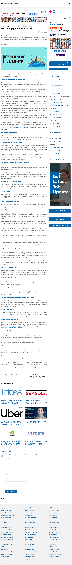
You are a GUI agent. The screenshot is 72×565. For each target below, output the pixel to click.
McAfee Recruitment (30, 529)
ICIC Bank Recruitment (6, 551)
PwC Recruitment (5, 556)
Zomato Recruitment (54, 537)
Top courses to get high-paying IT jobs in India (60, 63)
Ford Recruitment (29, 539)
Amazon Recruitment (6, 512)
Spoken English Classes (58, 147)
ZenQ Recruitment (5, 549)
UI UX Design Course (57, 102)
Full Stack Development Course (60, 105)
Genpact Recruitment (54, 559)
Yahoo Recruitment (29, 537)
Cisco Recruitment (29, 544)
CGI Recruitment (53, 517)
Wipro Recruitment (29, 510)
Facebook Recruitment (54, 532)
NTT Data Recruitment (54, 547)
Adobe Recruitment (53, 529)
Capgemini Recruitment (30, 508)
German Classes (56, 150)
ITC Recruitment (53, 527)
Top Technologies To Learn (59, 69)
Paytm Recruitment (53, 525)
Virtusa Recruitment (29, 542)
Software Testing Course (58, 138)
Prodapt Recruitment (6, 534)
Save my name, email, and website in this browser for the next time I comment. (25, 488)
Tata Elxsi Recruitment (6, 554)
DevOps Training (56, 126)
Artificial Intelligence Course (59, 88)
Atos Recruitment (53, 534)
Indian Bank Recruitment (55, 554)
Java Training (55, 76)
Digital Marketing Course (58, 159)
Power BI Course (56, 93)
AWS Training (55, 123)
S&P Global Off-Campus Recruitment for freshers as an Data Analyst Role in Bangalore (36, 402)
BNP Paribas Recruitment (7, 532)
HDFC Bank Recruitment (54, 549)
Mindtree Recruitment (6, 517)
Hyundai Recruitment (30, 556)
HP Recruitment (4, 522)
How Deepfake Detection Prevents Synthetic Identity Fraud (35, 422)
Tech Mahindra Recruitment (7, 515)
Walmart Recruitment (30, 549)
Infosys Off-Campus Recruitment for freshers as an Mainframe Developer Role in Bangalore (11, 402)
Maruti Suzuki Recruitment (7, 539)
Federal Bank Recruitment (7, 559)
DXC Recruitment (5, 547)
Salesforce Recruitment (30, 547)
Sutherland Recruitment (30, 527)
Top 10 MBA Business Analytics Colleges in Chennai (60, 218)
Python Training (56, 79)
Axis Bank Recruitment (30, 551)
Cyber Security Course (57, 114)
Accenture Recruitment (54, 510)
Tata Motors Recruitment (7, 542)
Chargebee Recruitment (30, 534)
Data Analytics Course (57, 91)
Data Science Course (57, 85)
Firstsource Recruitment (7, 537)
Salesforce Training (57, 132)
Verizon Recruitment (30, 525)
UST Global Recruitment (6, 544)
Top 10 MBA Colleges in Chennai (60, 225)
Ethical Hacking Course (57, 117)
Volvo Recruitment (5, 529)
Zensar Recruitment (53, 542)
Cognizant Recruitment (6, 508)
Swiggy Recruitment (30, 559)
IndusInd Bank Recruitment (55, 551)
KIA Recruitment (53, 539)
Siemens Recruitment (6, 527)
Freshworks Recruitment (31, 532)
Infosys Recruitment (6, 510)
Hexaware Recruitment (54, 522)
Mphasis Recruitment (54, 520)
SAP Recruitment (53, 544)
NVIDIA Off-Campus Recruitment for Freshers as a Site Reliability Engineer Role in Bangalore (11, 443)
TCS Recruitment (53, 508)
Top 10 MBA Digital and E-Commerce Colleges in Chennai (60, 211)
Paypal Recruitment (5, 525)
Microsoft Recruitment (30, 517)
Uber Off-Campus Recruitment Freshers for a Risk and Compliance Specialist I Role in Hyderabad (12, 422)
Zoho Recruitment (53, 512)
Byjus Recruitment (29, 554)
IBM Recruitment (29, 515)
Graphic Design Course (57, 99)
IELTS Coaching (56, 153)
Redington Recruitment (30, 522)
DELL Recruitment (29, 520)
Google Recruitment (29, 512)
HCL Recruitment (53, 515)
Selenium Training (56, 141)
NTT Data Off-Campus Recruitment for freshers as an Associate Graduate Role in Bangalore (36, 443)
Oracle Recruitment (5, 520)
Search (70, 4)
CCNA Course (55, 111)
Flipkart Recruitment (54, 556)
